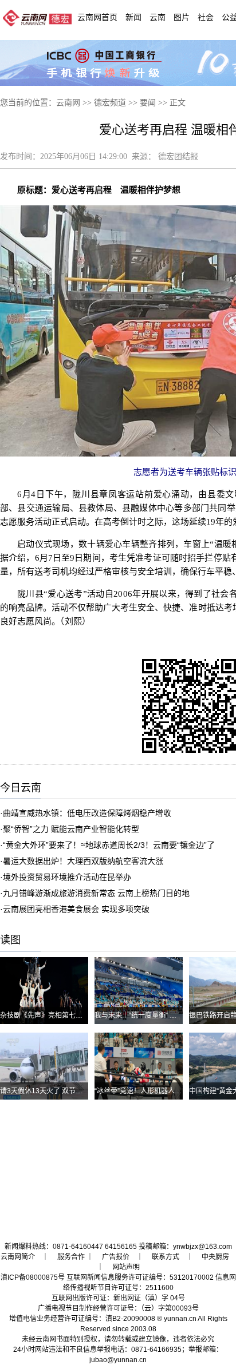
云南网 (68, 102)
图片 (182, 17)
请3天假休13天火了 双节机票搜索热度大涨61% (72, 1091)
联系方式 (165, 1257)
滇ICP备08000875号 (33, 1277)
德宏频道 (110, 102)
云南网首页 (97, 17)
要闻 (148, 102)
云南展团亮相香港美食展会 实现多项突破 (76, 909)
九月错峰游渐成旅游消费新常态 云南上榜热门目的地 (96, 893)
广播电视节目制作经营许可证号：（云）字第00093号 (118, 1308)
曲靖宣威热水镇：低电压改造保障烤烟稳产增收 (87, 813)
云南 (158, 17)
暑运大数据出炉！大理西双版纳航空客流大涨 (83, 861)
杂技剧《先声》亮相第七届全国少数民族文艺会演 (75, 1015)
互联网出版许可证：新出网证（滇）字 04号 (118, 1298)
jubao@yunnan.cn (118, 1360)
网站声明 (126, 1267)
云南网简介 (18, 1257)
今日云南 (20, 787)
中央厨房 (215, 1257)
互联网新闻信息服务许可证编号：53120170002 (140, 1277)
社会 (206, 17)
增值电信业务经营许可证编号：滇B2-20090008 (82, 1319)
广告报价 (115, 1257)
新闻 (133, 17)
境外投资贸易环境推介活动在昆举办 (67, 877)
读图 (10, 940)
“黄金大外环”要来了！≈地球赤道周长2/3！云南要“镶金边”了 (109, 845)
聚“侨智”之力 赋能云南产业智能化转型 (71, 829)
